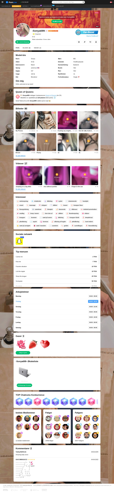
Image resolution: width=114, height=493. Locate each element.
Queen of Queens (51, 95)
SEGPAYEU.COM (48, 485)
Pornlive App (60, 6)
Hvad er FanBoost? (92, 36)
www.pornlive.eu (27, 485)
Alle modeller (6, 6)
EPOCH (39, 485)
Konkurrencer (47, 6)
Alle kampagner (35, 6)
